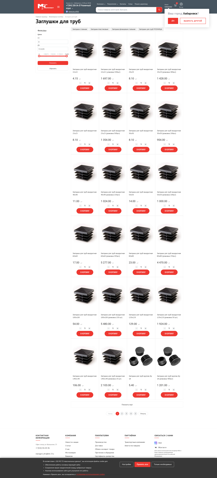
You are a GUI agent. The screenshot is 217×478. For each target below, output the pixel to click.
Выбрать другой (193, 21)
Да (173, 20)
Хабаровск (168, 7)
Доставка (99, 445)
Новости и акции (71, 442)
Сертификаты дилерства (104, 456)
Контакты (123, 4)
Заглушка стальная (80, 29)
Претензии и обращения (104, 452)
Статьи (130, 4)
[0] (175, 5)
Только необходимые (163, 464)
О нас (67, 449)
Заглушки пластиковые (99, 29)
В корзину (84, 88)
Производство (101, 442)
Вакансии (69, 456)
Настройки (126, 464)
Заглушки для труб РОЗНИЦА (150, 29)
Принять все (142, 464)
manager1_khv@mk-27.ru (45, 454)
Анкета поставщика (132, 445)
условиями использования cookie (91, 474)
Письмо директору (141, 4)
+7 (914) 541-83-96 (43, 448)
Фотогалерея (70, 452)
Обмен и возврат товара (104, 449)
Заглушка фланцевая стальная (123, 29)
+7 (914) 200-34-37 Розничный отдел (78, 6)
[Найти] (159, 9)
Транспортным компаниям (135, 442)
